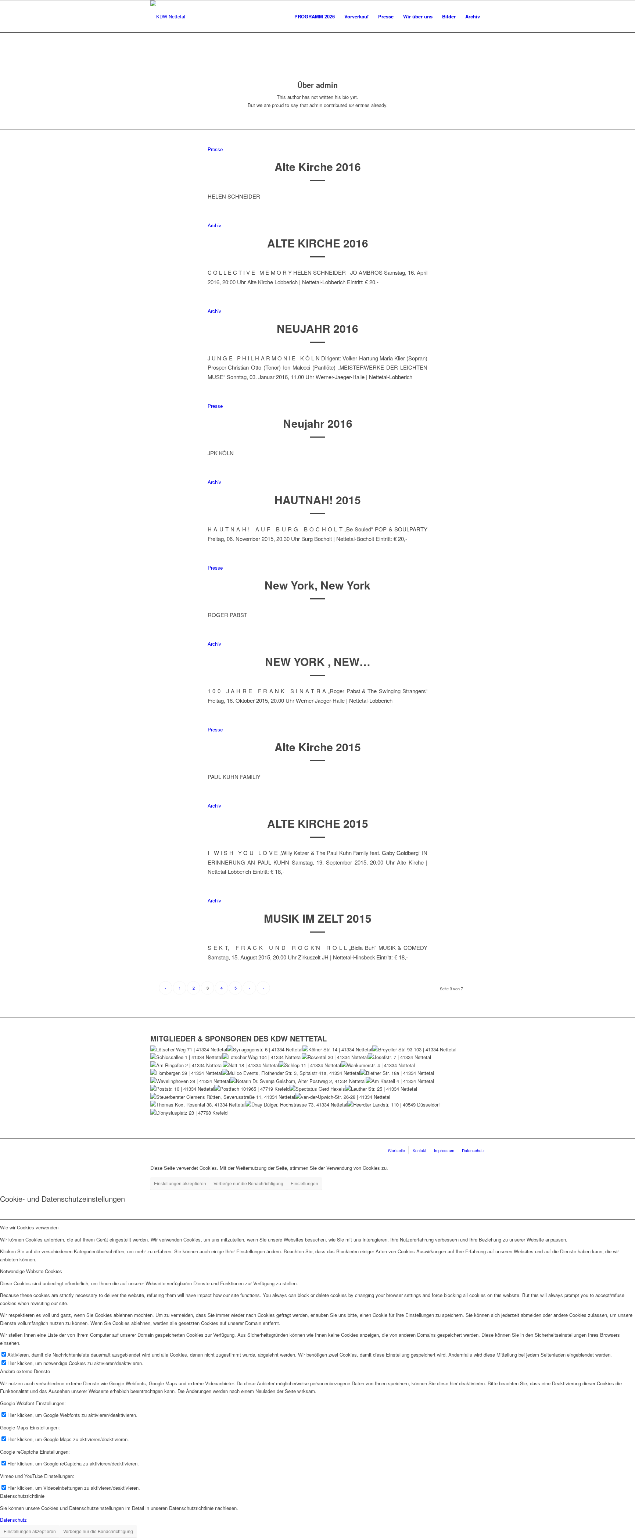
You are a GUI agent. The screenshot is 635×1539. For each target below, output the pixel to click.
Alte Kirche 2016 (318, 166)
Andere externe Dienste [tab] (25, 1371)
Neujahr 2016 (317, 423)
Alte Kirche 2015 (318, 747)
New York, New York (317, 585)
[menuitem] (315, 16)
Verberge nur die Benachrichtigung (248, 1183)
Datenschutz (13, 1519)
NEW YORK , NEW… (317, 661)
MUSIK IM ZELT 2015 (318, 918)
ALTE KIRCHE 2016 (317, 243)
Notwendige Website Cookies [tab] (31, 1271)
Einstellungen (304, 1183)
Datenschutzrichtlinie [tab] (22, 1495)
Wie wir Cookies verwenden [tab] (29, 1227)
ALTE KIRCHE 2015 (317, 823)
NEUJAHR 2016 (317, 328)
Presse (215, 149)
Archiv (214, 225)
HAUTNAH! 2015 (318, 499)
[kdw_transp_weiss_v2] (167, 16)
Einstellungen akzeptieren (180, 1183)
